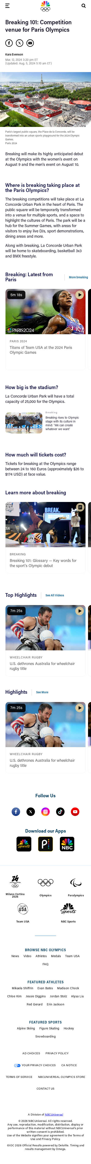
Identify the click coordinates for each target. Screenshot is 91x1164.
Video (27, 956)
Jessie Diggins (36, 996)
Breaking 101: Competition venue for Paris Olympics (38, 26)
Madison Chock (68, 988)
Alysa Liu (77, 996)
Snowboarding (45, 1036)
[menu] (7, 6)
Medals (56, 956)
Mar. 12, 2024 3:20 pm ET (21, 60)
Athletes (41, 956)
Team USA (72, 956)
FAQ (46, 964)
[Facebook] (16, 811)
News (15, 956)
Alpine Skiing (26, 1028)
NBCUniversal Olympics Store (61, 1077)
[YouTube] (75, 811)
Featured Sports (45, 1022)
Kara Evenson (14, 54)
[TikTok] (60, 811)
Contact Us (46, 1088)
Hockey (69, 1028)
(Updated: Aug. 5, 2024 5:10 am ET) (28, 63)
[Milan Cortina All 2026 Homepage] (45, 6)
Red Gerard (35, 1004)
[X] (30, 811)
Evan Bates (45, 988)
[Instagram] (45, 811)
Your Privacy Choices (39, 1065)
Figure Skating (49, 1028)
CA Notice (69, 1065)
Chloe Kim (14, 996)
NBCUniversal (54, 1114)
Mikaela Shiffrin (22, 988)
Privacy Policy (57, 1053)
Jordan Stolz (58, 996)
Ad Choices (31, 1053)
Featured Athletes (46, 982)
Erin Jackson (55, 1004)
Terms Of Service (19, 1077)
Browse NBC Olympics (45, 950)
